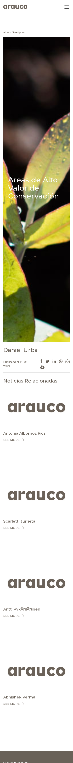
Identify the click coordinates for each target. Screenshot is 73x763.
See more (11, 440)
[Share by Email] (67, 361)
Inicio (6, 32)
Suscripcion (18, 32)
